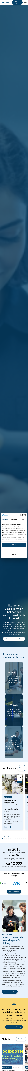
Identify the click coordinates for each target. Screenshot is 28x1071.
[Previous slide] (4, 835)
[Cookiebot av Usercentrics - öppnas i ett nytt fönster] (20, 515)
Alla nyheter (21, 1039)
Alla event (21, 768)
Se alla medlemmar (14, 891)
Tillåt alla (14, 544)
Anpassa (13, 549)
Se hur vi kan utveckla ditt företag (14, 639)
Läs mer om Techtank (10, 992)
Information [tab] (14, 519)
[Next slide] (8, 835)
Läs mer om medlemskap (14, 1027)
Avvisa (14, 554)
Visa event (7, 827)
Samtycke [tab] (5, 519)
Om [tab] (23, 519)
